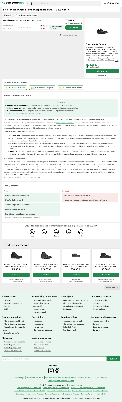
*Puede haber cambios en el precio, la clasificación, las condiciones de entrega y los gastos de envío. (61, 398)
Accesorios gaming (101, 321)
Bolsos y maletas (41, 345)
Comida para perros (12, 348)
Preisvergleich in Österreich (29, 388)
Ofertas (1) (7, 15)
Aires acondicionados (72, 303)
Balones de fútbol (100, 300)
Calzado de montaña (42, 351)
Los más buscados (53, 378)
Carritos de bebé (70, 330)
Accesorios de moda (42, 342)
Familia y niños (69, 317)
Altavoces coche (41, 312)
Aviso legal (19, 378)
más (117, 61)
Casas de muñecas (101, 327)
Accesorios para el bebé (73, 321)
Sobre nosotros (84, 378)
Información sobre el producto (26, 15)
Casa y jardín (67, 296)
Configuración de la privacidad (61, 381)
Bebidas (7, 300)
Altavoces (38, 321)
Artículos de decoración (73, 306)
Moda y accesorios (41, 338)
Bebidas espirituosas (13, 303)
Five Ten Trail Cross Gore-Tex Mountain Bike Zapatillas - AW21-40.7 (16, 266)
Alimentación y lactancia (14, 324)
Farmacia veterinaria (13, 351)
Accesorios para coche (43, 300)
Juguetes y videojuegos (103, 317)
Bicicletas (97, 303)
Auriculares (38, 327)
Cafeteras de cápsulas (43, 330)
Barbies (96, 324)
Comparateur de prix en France (29, 394)
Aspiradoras (38, 324)
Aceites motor (40, 309)
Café (6, 309)
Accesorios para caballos (14, 342)
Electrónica (37, 317)
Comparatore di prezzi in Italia (93, 394)
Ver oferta (102, 71)
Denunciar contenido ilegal (71, 35)
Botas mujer (39, 348)
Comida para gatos (12, 345)
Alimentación (9, 296)
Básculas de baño (11, 333)
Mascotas (7, 338)
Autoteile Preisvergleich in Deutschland (88, 388)
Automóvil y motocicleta (44, 296)
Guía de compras (100, 378)
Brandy (7, 306)
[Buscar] (28, 3)
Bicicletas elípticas (101, 306)
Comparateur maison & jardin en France (62, 394)
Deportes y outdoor (101, 296)
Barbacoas (67, 309)
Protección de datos (34, 378)
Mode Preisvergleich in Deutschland (29, 391)
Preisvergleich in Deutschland (56, 388)
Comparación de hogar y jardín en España (90, 391)
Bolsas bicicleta (99, 309)
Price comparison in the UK (59, 391)
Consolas (96, 330)
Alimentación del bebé (14, 321)
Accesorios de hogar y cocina (75, 300)
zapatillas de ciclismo (65, 123)
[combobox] (65, 3)
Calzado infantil (69, 327)
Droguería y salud (11, 317)
